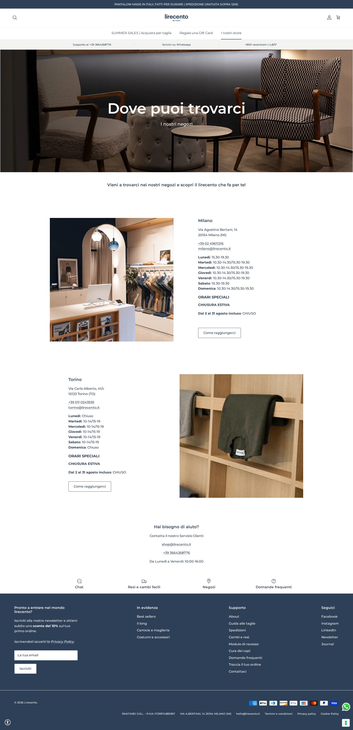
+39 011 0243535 (81, 402)
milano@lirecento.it (214, 249)
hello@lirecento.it (248, 713)
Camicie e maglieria (153, 630)
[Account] (328, 17)
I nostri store (231, 33)
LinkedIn (328, 630)
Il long (142, 623)
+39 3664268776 (176, 553)
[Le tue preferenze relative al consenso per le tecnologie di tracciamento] (346, 723)
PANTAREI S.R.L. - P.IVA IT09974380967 (148, 713)
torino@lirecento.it (84, 408)
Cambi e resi (239, 637)
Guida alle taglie (242, 623)
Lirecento (30, 702)
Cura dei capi (239, 651)
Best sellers (146, 616)
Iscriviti (25, 669)
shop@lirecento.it (176, 544)
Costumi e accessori (153, 637)
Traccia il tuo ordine (245, 664)
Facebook (329, 616)
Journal (327, 644)
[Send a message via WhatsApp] (346, 707)
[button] (7, 722)
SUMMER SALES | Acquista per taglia (141, 33)
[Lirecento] (176, 18)
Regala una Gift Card (196, 33)
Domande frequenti (245, 658)
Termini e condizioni (279, 713)
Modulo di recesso (244, 644)
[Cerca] (14, 17)
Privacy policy (306, 713)
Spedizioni (237, 630)
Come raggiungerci (219, 333)
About (234, 616)
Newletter (329, 637)
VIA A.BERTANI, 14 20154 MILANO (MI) (205, 713)
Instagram (330, 623)
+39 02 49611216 (210, 244)
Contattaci (237, 671)
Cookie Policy (330, 713)
